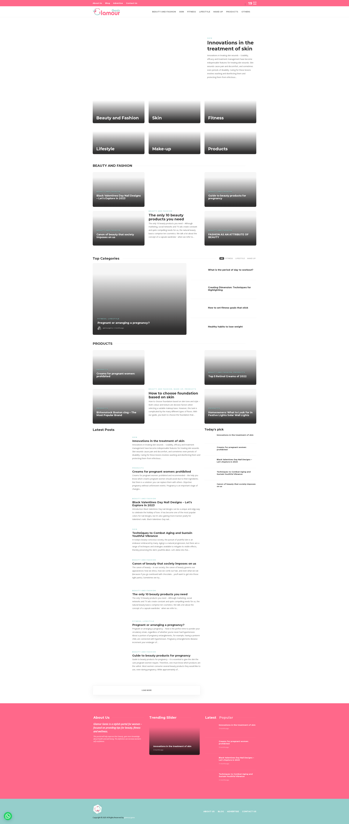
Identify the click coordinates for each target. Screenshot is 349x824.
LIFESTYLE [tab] (240, 258)
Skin (181, 11)
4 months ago (119, 328)
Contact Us (131, 3)
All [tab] (222, 258)
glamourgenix (108, 328)
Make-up (218, 11)
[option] (174, 55)
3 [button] (234, 84)
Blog (107, 3)
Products (232, 11)
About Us (97, 3)
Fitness (191, 11)
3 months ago (158, 750)
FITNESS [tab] (229, 258)
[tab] (210, 717)
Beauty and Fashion (164, 11)
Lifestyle (204, 11)
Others (245, 11)
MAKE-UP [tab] (251, 258)
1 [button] (229, 84)
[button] (8, 816)
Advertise (118, 3)
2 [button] (231, 84)
